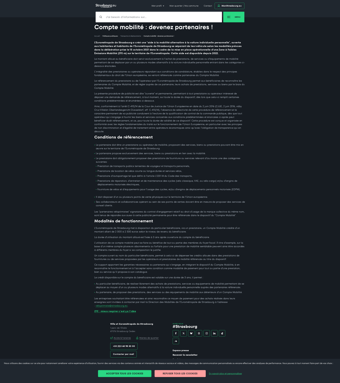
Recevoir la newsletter (185, 354)
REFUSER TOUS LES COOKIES (180, 373)
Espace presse (181, 350)
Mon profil (157, 5)
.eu (232, 5)
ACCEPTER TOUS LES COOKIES (124, 373)
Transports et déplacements (130, 36)
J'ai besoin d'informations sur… (126, 17)
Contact (208, 5)
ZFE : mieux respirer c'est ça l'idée (115, 311)
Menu (237, 17)
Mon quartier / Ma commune (183, 5)
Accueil (97, 36)
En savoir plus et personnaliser (225, 373)
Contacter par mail (123, 354)
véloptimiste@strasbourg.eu (112, 305)
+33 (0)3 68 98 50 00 (124, 346)
